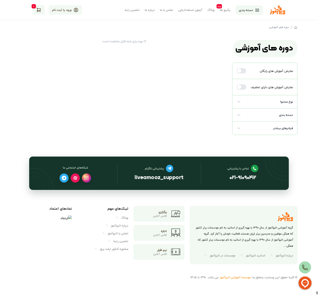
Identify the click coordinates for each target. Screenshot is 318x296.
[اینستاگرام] (86, 178)
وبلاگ (211, 10)
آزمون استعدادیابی (190, 10)
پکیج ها (225, 10)
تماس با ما (166, 10)
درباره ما (150, 10)
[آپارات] (75, 178)
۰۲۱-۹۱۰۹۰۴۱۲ (243, 178)
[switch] (241, 70)
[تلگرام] (64, 178)
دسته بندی (246, 10)
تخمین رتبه (132, 10)
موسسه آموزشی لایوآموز (235, 277)
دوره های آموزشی (279, 27)
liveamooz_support (159, 178)
